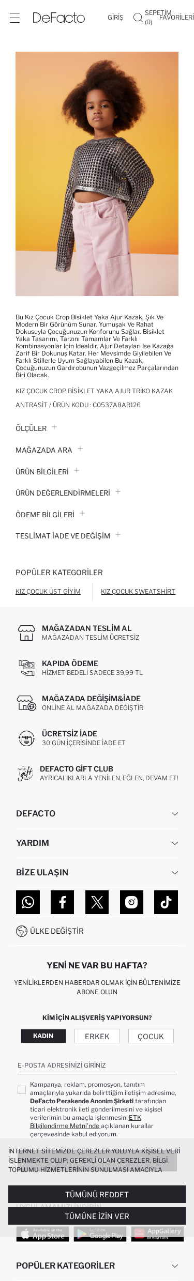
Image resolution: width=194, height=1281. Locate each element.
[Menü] (14, 17)
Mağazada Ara (44, 450)
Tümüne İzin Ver (97, 1216)
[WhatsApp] (28, 902)
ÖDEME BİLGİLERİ (45, 515)
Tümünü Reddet (97, 1194)
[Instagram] (132, 902)
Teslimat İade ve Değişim (63, 536)
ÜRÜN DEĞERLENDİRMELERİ (63, 493)
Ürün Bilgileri (42, 472)
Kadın (43, 1036)
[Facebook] (62, 902)
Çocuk (151, 1036)
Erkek (97, 1036)
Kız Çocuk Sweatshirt (138, 591)
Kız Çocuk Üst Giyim (48, 591)
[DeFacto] (59, 17)
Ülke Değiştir (57, 931)
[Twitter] (97, 902)
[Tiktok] (166, 902)
